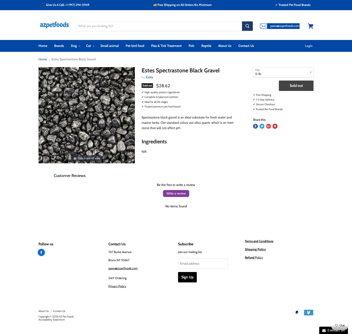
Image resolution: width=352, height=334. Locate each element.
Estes (149, 77)
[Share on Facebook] (255, 126)
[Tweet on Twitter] (262, 126)
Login (308, 46)
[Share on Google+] (268, 126)
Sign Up (187, 277)
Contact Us (246, 46)
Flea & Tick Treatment (166, 46)
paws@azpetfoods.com (123, 268)
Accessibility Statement (51, 319)
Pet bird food (135, 46)
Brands (59, 46)
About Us (224, 46)
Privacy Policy (117, 286)
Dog (74, 46)
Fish (191, 46)
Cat (89, 46)
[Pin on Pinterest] (275, 126)
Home (42, 46)
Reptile (206, 46)
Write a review (176, 193)
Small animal (109, 46)
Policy (254, 257)
